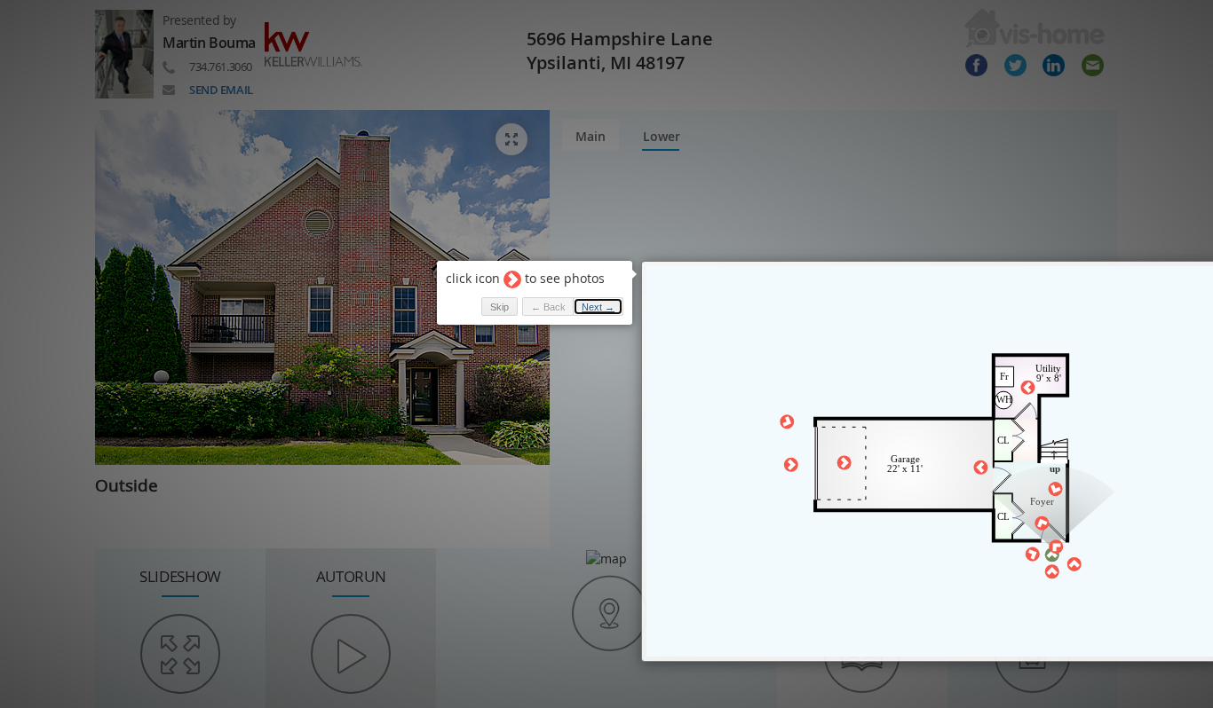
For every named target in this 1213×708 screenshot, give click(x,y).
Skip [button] (499, 307)
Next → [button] (598, 307)
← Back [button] (548, 307)
